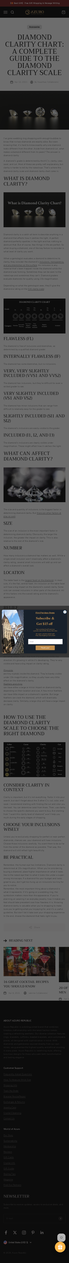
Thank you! (45, 648)
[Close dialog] (64, 611)
